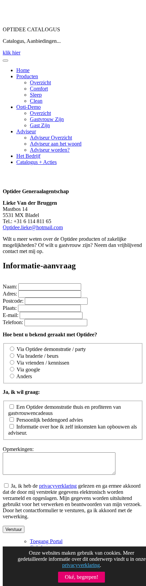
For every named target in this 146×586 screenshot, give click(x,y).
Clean (36, 101)
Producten (27, 76)
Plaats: (10, 308)
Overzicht (40, 82)
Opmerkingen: (18, 449)
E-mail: (10, 315)
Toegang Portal (46, 541)
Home (23, 70)
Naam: (10, 286)
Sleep (36, 95)
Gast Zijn (40, 125)
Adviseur (26, 131)
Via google (28, 369)
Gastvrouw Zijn (47, 119)
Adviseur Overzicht (51, 137)
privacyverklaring (58, 486)
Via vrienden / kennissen (43, 363)
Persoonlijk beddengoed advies (49, 420)
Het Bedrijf (28, 156)
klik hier (11, 52)
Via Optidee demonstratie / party (51, 349)
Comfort (39, 88)
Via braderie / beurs (37, 356)
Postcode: (13, 301)
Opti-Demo (28, 107)
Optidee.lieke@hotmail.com (33, 227)
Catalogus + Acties (36, 162)
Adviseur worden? (50, 150)
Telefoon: (13, 322)
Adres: (10, 294)
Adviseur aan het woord (55, 144)
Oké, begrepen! (81, 577)
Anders (24, 376)
